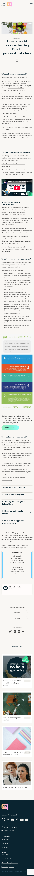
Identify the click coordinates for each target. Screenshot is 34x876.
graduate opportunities (15, 88)
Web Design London (8, 871)
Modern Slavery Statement (10, 863)
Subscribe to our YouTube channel (13, 164)
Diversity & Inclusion (8, 859)
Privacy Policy (6, 855)
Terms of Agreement (8, 867)
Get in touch (9, 172)
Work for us (5, 839)
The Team (5, 847)
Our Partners (5, 843)
